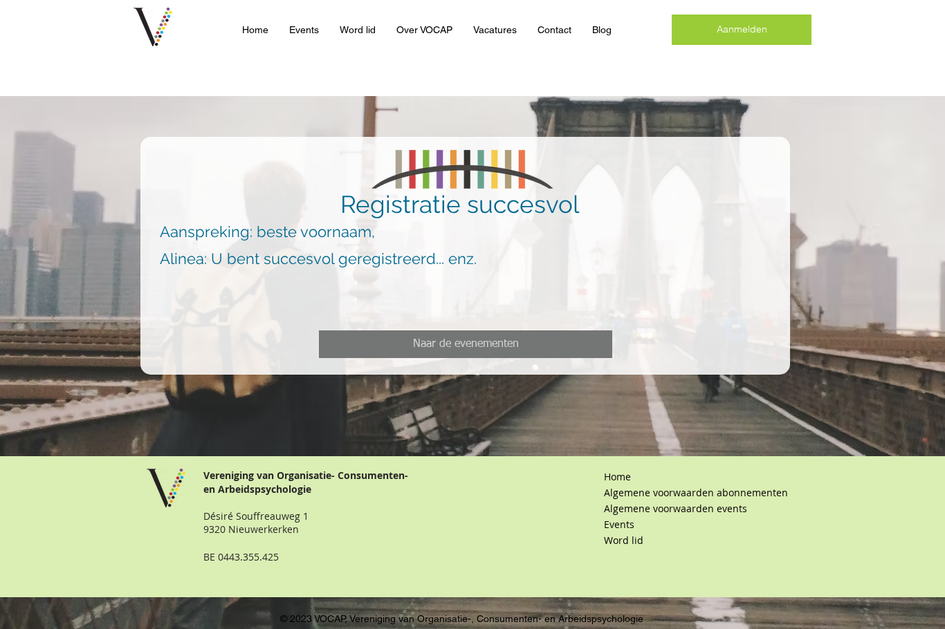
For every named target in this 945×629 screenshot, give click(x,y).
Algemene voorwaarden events (675, 508)
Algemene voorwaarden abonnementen (677, 492)
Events (619, 524)
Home (617, 476)
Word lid (623, 540)
